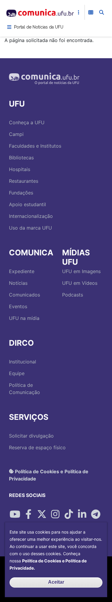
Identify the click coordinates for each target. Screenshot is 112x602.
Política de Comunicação (24, 388)
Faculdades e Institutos (35, 146)
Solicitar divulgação (31, 436)
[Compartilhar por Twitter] (42, 514)
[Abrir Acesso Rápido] (78, 12)
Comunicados (24, 295)
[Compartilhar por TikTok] (69, 514)
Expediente (21, 271)
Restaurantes (23, 181)
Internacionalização (31, 216)
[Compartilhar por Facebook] (28, 514)
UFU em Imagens (81, 271)
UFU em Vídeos (79, 283)
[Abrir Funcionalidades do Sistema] (91, 12)
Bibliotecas (21, 158)
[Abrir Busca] (102, 12)
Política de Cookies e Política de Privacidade (48, 474)
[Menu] (9, 27)
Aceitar (56, 582)
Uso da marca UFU (30, 228)
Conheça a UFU (27, 122)
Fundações (21, 193)
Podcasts (72, 295)
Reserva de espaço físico (37, 447)
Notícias (18, 283)
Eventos (18, 306)
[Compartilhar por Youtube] (15, 514)
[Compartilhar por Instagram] (55, 514)
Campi (16, 134)
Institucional (22, 362)
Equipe (16, 373)
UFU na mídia (24, 318)
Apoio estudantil (27, 204)
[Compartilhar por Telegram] (96, 514)
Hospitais (19, 169)
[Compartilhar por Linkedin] (82, 514)
